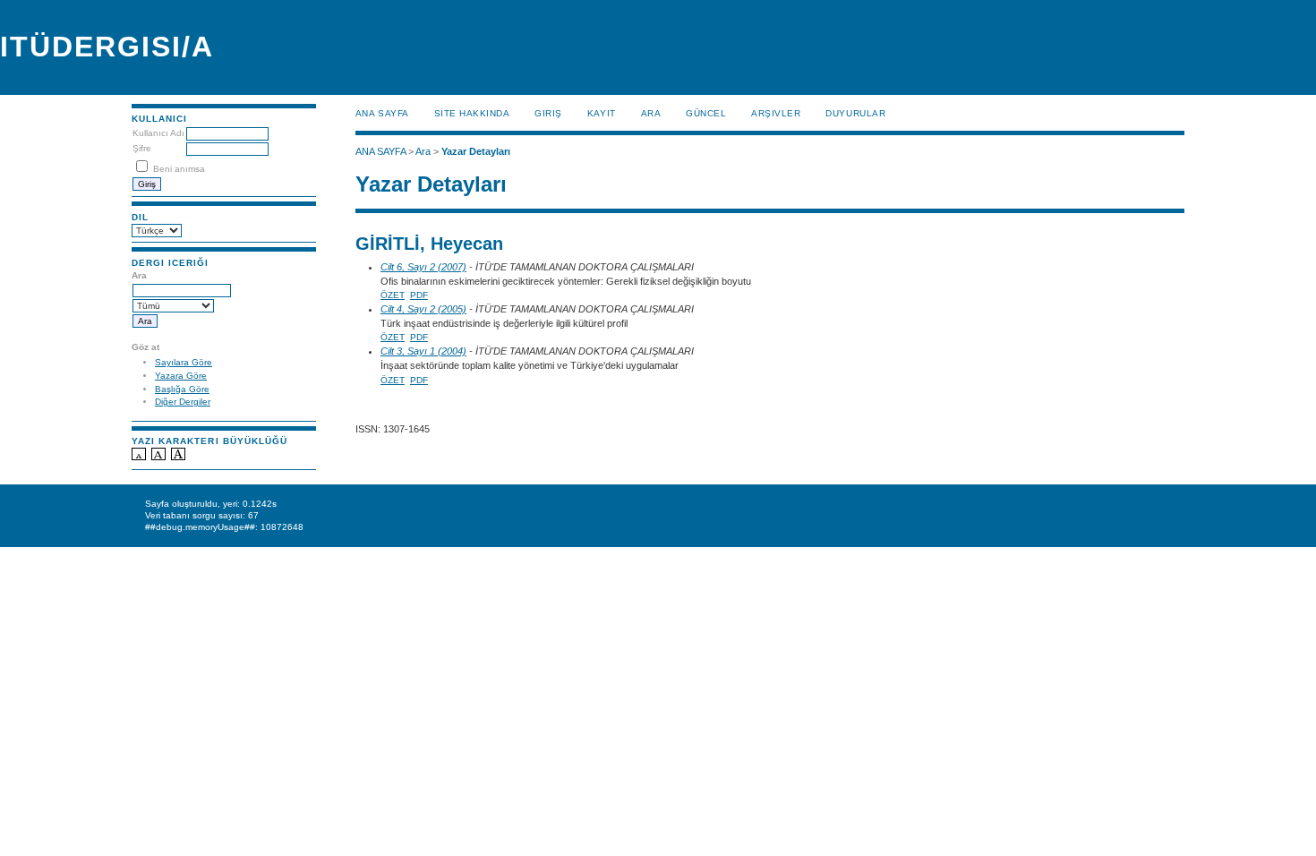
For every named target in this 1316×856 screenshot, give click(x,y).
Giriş (548, 113)
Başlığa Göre (182, 389)
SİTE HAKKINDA (472, 113)
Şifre (141, 148)
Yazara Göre (181, 376)
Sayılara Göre (183, 362)
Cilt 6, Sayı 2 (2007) (423, 266)
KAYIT (601, 113)
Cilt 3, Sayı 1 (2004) (423, 351)
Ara (651, 113)
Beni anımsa (179, 169)
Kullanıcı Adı (158, 133)
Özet (392, 295)
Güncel (706, 113)
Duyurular (855, 113)
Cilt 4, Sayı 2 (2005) (423, 309)
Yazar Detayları (475, 151)
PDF (419, 295)
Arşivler (775, 113)
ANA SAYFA (382, 113)
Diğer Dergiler (182, 402)
